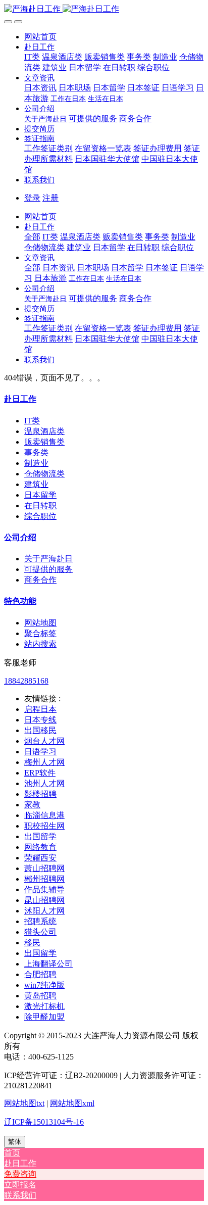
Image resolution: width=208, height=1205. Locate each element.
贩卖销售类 (44, 442)
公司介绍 (20, 537)
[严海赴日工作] (104, 9)
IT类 (32, 420)
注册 (50, 198)
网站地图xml (72, 1103)
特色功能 (20, 601)
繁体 (14, 1141)
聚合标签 (40, 633)
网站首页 (40, 36)
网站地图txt (24, 1103)
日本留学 (40, 495)
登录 (32, 198)
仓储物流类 (44, 473)
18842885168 (26, 681)
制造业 (36, 463)
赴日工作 (20, 399)
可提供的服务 (48, 569)
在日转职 (40, 505)
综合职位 (40, 516)
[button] (39, 46)
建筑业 (36, 484)
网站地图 (40, 622)
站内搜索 (40, 644)
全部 (32, 236)
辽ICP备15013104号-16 (44, 1122)
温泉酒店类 (44, 431)
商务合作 (40, 579)
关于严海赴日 (48, 558)
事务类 (36, 452)
